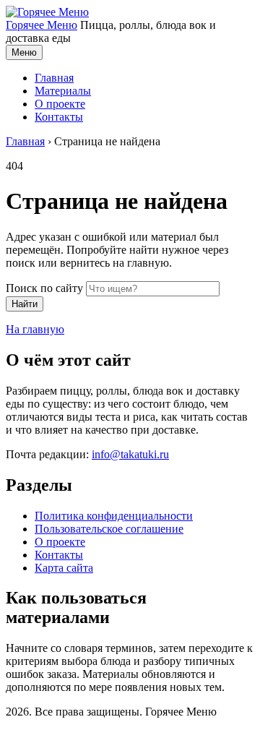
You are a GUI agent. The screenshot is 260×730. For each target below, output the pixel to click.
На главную (35, 329)
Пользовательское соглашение (109, 529)
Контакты (59, 117)
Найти (25, 304)
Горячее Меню (41, 25)
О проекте (60, 104)
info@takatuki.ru (130, 454)
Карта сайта (64, 568)
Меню (24, 52)
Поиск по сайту (44, 288)
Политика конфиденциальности (114, 516)
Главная (54, 78)
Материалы (63, 91)
